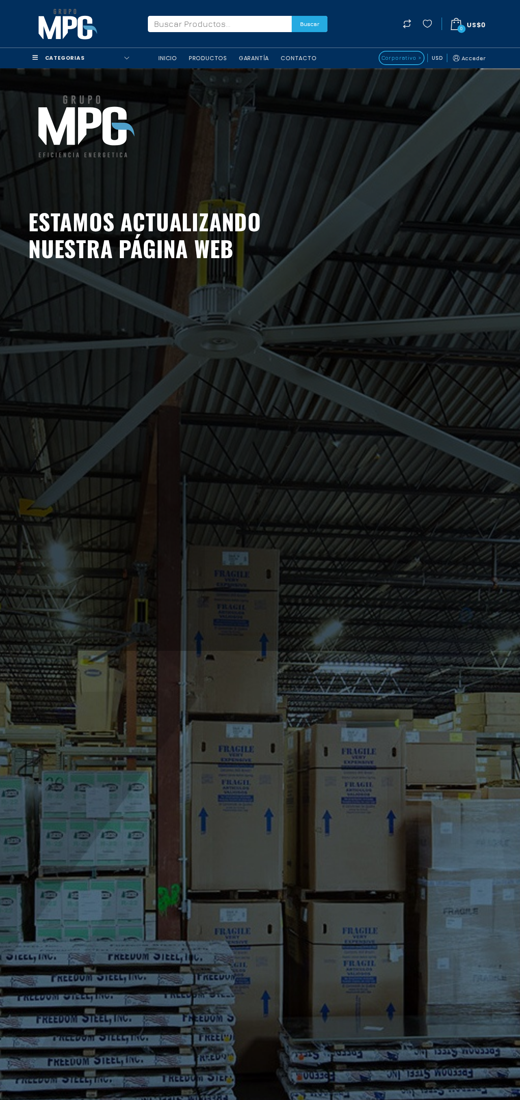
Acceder (474, 57)
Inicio (167, 58)
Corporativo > (401, 57)
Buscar (309, 23)
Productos (208, 58)
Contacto (298, 58)
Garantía (254, 58)
